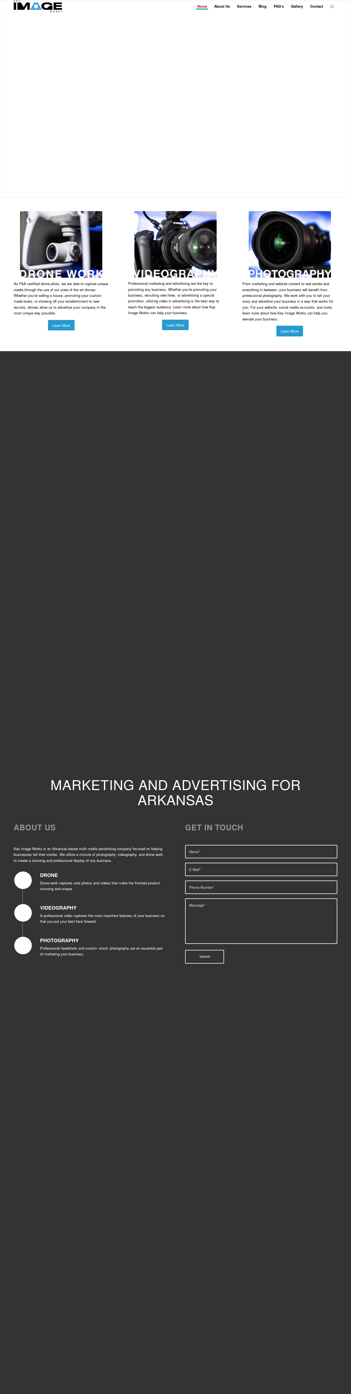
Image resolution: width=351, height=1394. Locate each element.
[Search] (332, 6)
